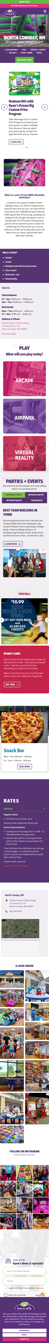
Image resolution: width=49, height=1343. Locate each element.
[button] (4, 107)
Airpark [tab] (8, 808)
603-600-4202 (9, 334)
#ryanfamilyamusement (24, 1154)
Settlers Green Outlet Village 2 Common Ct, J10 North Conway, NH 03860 (15, 326)
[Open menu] (44, 11)
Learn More (16, 139)
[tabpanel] (24, 840)
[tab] (13, 495)
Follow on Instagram (24, 1151)
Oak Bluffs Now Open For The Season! (24, 6)
